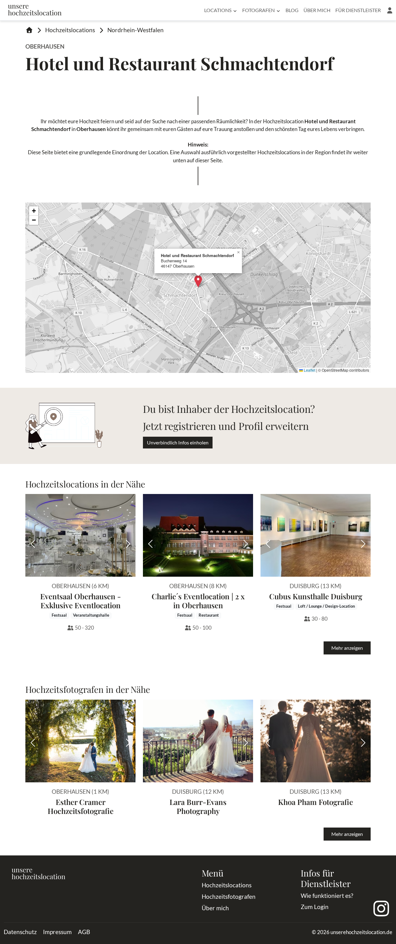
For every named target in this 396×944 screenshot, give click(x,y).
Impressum (57, 931)
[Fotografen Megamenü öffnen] (278, 10)
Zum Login (315, 906)
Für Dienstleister (358, 10)
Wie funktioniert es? (327, 895)
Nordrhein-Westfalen (135, 29)
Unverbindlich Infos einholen (178, 442)
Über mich (316, 10)
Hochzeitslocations (70, 29)
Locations (217, 10)
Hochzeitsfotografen (229, 896)
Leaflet (309, 370)
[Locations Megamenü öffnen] (235, 10)
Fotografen (258, 10)
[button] (390, 10)
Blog (292, 10)
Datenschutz (20, 931)
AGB (84, 931)
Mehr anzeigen (347, 648)
